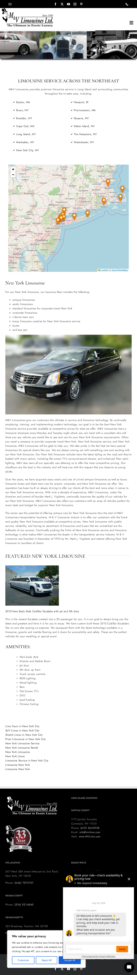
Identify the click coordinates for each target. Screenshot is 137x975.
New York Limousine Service (22, 743)
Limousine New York (17, 765)
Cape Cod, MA (25, 126)
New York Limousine (17, 752)
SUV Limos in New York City (22, 731)
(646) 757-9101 (24, 883)
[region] (46, 949)
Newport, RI (81, 102)
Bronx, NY (22, 110)
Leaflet (104, 270)
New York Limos (15, 756)
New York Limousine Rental (21, 748)
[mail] (10, 4)
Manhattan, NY (25, 142)
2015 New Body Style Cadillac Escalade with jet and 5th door (42, 611)
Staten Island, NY (84, 126)
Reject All (47, 960)
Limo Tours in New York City (22, 726)
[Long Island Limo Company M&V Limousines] (27, 9)
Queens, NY (81, 118)
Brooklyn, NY (24, 118)
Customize (23, 960)
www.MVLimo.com (90, 836)
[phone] (127, 4)
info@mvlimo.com (89, 832)
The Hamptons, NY (85, 134)
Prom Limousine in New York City (25, 739)
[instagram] (74, 4)
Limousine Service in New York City (26, 761)
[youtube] (68, 4)
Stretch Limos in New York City (24, 735)
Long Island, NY (26, 134)
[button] (87, 214)
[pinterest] (81, 4)
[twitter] (62, 4)
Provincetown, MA (85, 110)
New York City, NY (27, 150)
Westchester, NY (84, 142)
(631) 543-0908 (89, 828)
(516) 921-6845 (24, 905)
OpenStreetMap (120, 270)
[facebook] (55, 4)
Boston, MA (23, 102)
